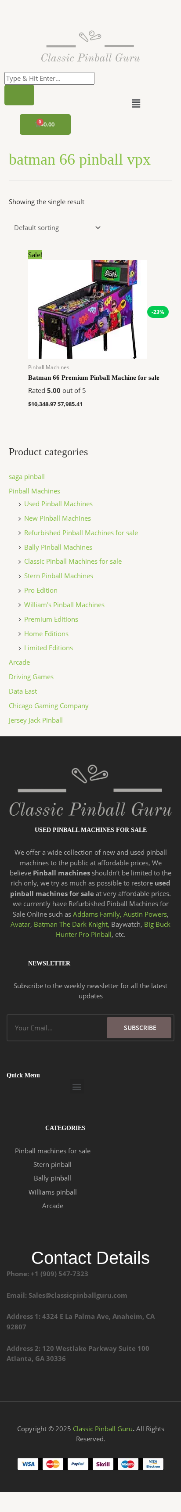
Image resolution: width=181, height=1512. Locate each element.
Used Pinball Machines (58, 503)
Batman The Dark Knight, (71, 924)
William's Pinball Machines (64, 604)
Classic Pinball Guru (103, 1428)
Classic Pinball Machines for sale (73, 561)
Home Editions (46, 633)
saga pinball (27, 476)
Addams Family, (97, 914)
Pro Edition (41, 590)
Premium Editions (51, 619)
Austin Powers (145, 914)
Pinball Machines (34, 490)
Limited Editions (48, 647)
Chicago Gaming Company (49, 705)
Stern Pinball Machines (58, 575)
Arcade (19, 662)
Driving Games (31, 676)
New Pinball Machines (57, 518)
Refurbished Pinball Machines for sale (81, 532)
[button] (135, 103)
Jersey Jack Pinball (36, 720)
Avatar (20, 924)
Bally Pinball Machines (58, 547)
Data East (23, 691)
